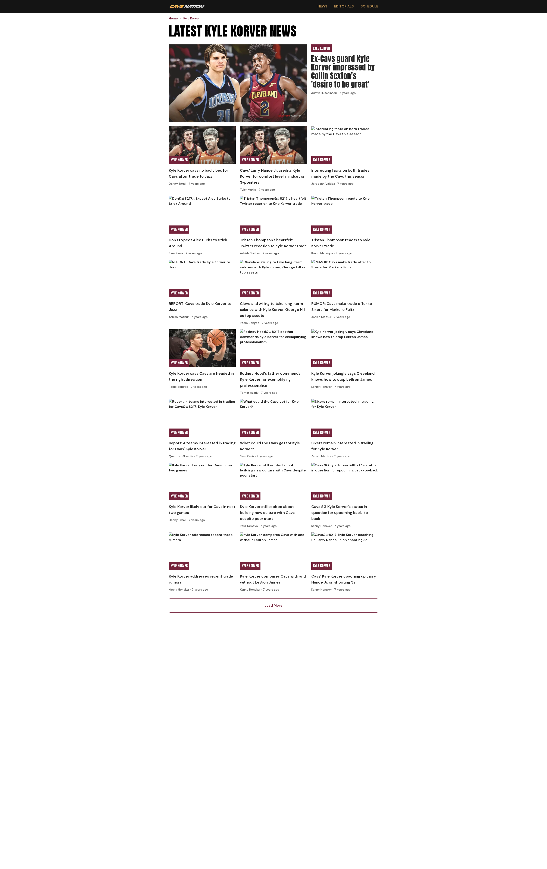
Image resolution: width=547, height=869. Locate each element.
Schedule (369, 6)
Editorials (344, 6)
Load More (273, 605)
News (322, 6)
